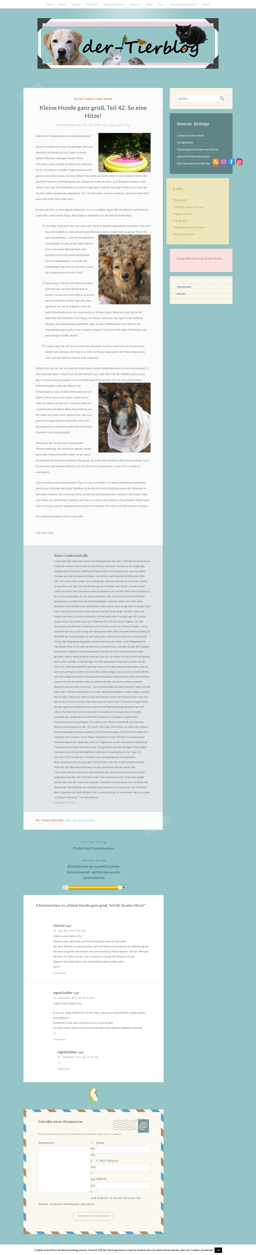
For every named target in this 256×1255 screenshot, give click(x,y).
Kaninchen (92, 4)
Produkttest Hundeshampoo (93, 845)
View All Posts (64, 802)
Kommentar (47, 1143)
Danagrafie (180, 220)
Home (49, 4)
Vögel (149, 4)
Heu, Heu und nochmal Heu (193, 163)
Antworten (59, 973)
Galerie (206, 4)
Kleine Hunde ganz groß (183, 4)
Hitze (68, 820)
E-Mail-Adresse (108, 1161)
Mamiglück (180, 200)
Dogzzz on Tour (183, 213)
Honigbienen (185, 142)
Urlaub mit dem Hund (190, 135)
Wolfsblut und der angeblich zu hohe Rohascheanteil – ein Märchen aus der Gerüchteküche (93, 869)
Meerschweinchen (114, 4)
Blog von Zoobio (183, 234)
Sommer (90, 820)
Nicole (181, 293)
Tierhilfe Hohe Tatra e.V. (188, 207)
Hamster (134, 4)
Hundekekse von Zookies (188, 227)
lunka (80, 820)
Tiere (161, 4)
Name (101, 1143)
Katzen (76, 4)
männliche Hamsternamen (193, 156)
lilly (74, 820)
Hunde (62, 4)
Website (101, 1179)
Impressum (184, 286)
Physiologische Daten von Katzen (197, 149)
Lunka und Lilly (119, 125)
